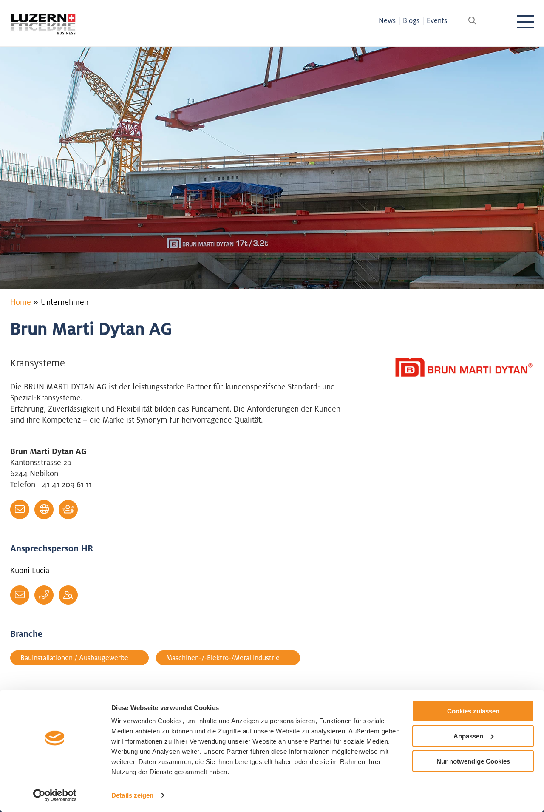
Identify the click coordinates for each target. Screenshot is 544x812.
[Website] (44, 509)
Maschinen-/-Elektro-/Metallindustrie (223, 657)
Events (437, 20)
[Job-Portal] (68, 595)
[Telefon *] (44, 595)
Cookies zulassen (473, 711)
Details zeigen (132, 795)
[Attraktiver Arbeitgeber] (68, 509)
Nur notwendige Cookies (473, 760)
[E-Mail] (19, 509)
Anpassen (468, 736)
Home (20, 302)
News (387, 20)
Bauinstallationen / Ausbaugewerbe (74, 657)
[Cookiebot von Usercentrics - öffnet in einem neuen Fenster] (55, 795)
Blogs (411, 20)
